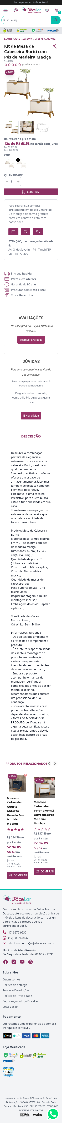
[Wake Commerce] (37, 1115)
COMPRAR (33, 192)
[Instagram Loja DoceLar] (14, 961)
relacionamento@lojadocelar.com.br (31, 943)
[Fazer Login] (15, 10)
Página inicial (12, 39)
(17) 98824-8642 (18, 938)
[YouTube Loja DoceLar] (22, 961)
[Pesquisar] (55, 20)
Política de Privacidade (17, 996)
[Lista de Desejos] (47, 10)
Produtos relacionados (26, 764)
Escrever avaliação (31, 339)
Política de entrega (15, 985)
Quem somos (11, 979)
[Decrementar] (7, 181)
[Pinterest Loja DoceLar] (30, 961)
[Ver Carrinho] (57, 10)
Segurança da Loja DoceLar (20, 1001)
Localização (10, 1007)
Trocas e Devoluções (16, 990)
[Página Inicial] (31, 10)
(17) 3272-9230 (17, 932)
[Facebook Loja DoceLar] (5, 961)
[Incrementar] (18, 181)
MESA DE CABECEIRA (44, 39)
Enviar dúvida (31, 415)
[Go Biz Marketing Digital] (24, 1115)
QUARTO (27, 39)
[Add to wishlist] (25, 776)
